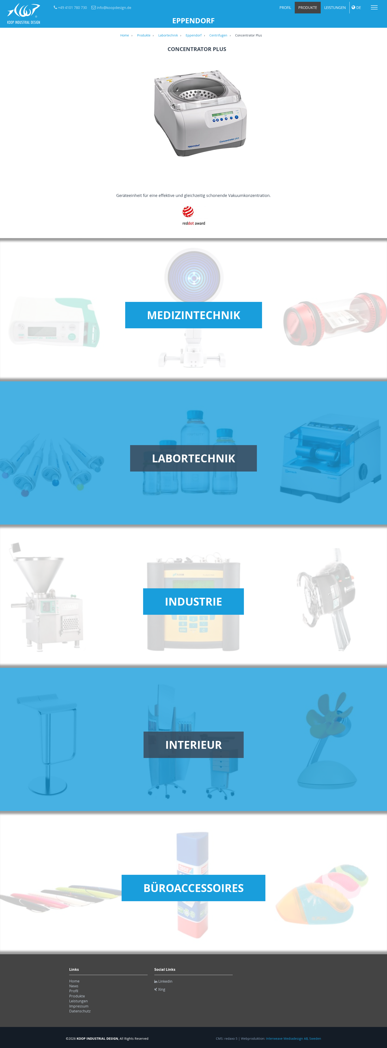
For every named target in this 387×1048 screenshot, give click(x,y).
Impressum (78, 1006)
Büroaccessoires (193, 888)
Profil (285, 7)
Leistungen (335, 7)
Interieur (193, 744)
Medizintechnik (193, 315)
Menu (374, 7)
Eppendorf (194, 35)
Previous (71, 118)
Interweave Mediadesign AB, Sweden (293, 1039)
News (73, 986)
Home (124, 35)
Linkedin (165, 981)
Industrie (193, 601)
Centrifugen (218, 35)
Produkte (307, 7)
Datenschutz (79, 1011)
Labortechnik (168, 35)
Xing (161, 989)
